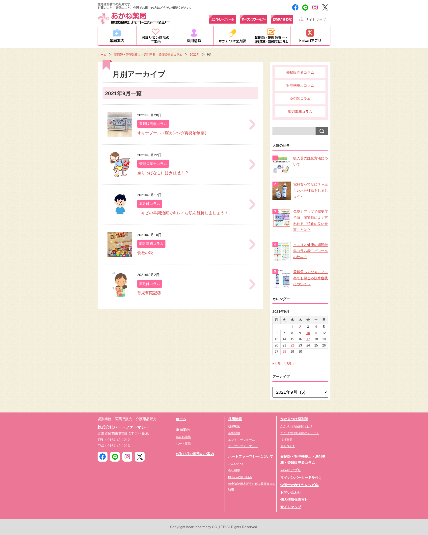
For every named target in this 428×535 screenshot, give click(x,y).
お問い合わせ (290, 492)
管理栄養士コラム (300, 85)
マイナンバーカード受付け (301, 477)
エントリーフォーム (241, 439)
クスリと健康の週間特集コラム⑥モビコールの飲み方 (310, 251)
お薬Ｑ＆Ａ (287, 446)
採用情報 (235, 419)
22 (292, 345)
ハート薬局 (183, 443)
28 (284, 351)
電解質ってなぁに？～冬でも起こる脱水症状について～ (310, 278)
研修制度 (234, 426)
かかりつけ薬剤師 (294, 419)
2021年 (195, 54)
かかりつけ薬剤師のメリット (299, 433)
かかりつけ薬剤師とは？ (296, 426)
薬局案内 (183, 430)
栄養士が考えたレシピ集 (299, 485)
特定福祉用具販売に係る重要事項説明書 (252, 486)
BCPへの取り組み (240, 477)
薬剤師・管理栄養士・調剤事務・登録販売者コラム (148, 54)
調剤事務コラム (300, 112)
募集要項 (234, 433)
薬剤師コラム (300, 98)
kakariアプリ (290, 470)
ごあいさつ (235, 464)
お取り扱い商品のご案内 (195, 454)
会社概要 (234, 470)
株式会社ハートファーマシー (123, 427)
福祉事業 (286, 439)
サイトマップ (315, 20)
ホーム (102, 54)
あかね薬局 (183, 437)
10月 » (289, 363)
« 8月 (276, 363)
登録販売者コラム (300, 72)
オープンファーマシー (243, 446)
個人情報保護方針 (294, 500)
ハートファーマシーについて (250, 456)
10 (308, 333)
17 (308, 339)
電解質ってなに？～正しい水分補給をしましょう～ (310, 190)
